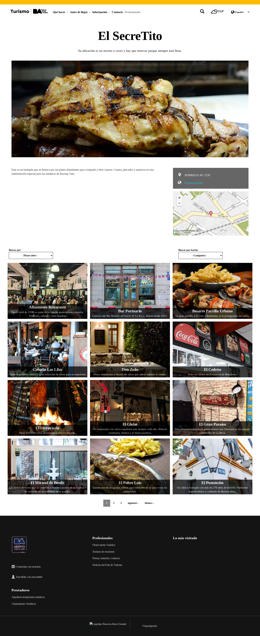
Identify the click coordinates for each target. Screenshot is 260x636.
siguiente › (133, 503)
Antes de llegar (79, 12)
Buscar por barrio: (188, 250)
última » (149, 503)
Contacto (117, 12)
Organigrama (149, 625)
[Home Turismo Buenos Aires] (29, 11)
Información (100, 12)
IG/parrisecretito (193, 182)
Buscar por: (15, 250)
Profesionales (133, 12)
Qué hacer (59, 12)
